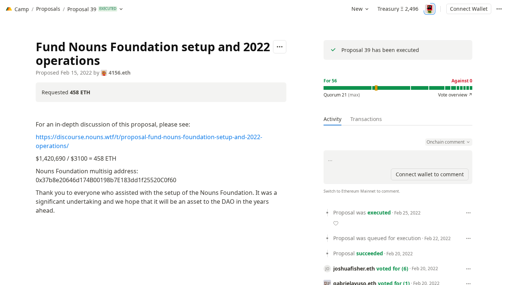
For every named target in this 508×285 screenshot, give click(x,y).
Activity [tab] (332, 118)
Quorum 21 (342, 95)
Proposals (48, 8)
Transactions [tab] (366, 118)
